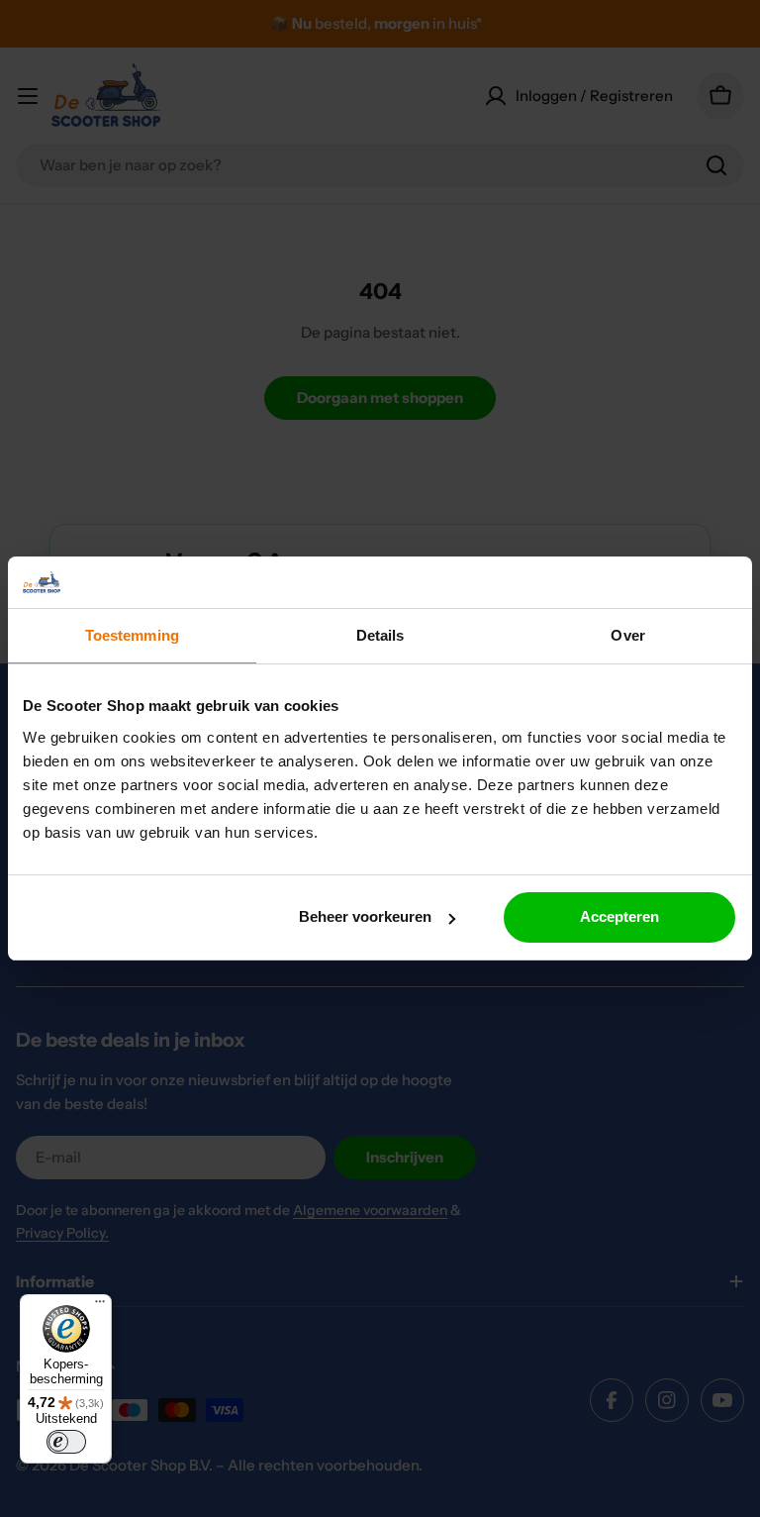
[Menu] (100, 1306)
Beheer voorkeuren (365, 916)
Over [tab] (627, 635)
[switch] (66, 1442)
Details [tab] (380, 635)
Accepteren (619, 916)
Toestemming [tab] (132, 635)
